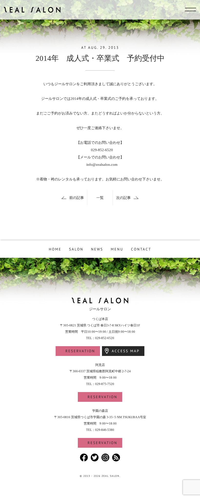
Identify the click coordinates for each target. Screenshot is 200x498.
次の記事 (123, 198)
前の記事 (76, 198)
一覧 (100, 198)
